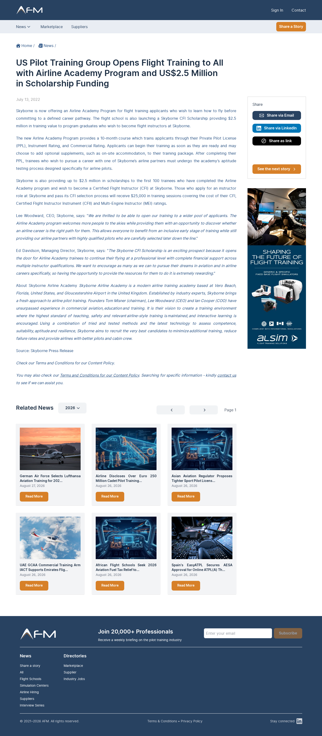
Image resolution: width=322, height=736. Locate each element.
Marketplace (52, 26)
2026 (70, 408)
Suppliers (79, 26)
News (21, 26)
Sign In (277, 10)
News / (50, 45)
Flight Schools (30, 679)
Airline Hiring (29, 692)
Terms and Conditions (54, 363)
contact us (226, 375)
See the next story (273, 169)
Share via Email (280, 115)
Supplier (70, 672)
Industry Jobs (74, 679)
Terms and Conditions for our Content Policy (99, 375)
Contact (299, 10)
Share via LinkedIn (280, 128)
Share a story (30, 666)
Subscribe (288, 633)
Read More (34, 496)
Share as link (280, 141)
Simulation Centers (34, 685)
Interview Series (32, 705)
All (21, 672)
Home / (28, 45)
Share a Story (291, 27)
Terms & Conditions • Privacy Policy (174, 721)
